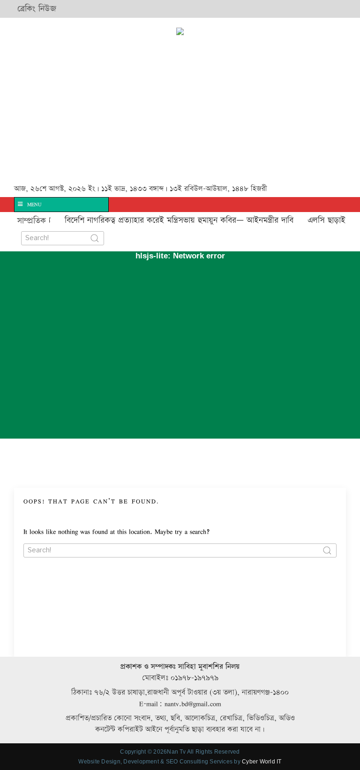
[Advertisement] (140, 110)
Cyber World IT (261, 761)
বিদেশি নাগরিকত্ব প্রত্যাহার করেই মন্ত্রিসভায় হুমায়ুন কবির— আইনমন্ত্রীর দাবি (171, 220)
